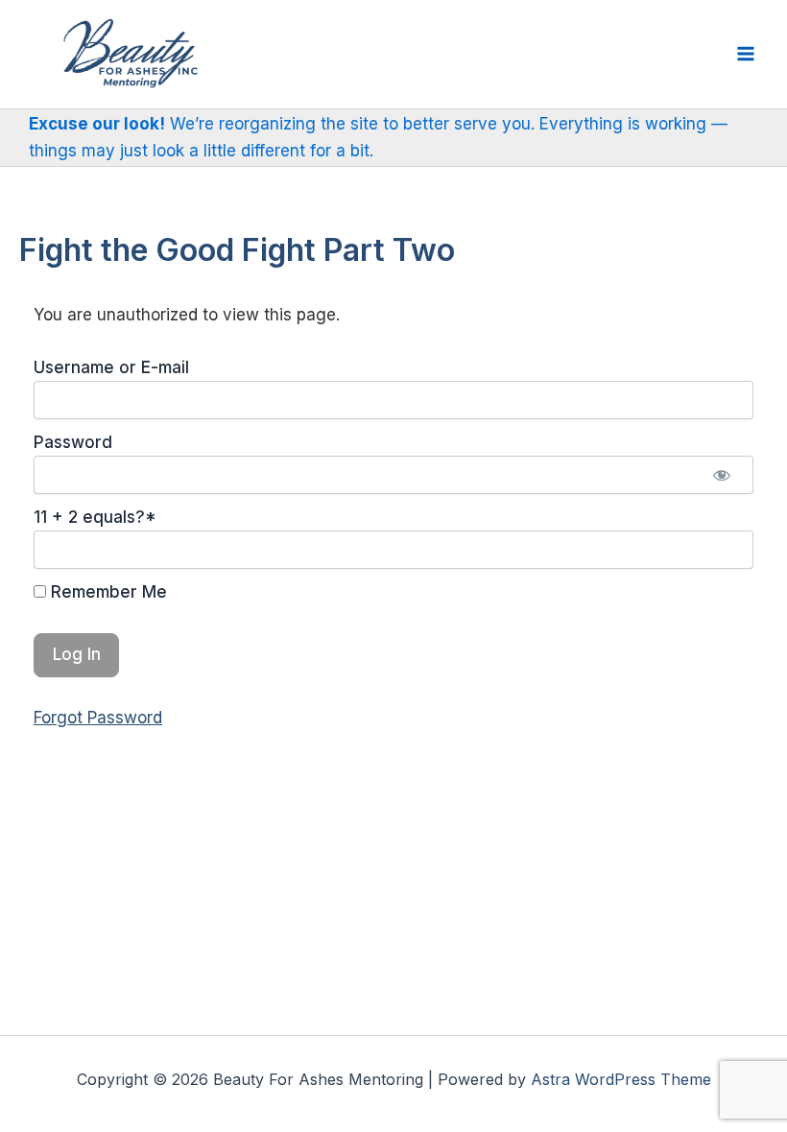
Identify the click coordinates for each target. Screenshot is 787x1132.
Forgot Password (98, 717)
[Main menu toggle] (747, 55)
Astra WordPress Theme (621, 1079)
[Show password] (721, 475)
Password (73, 442)
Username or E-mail (111, 367)
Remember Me (106, 591)
